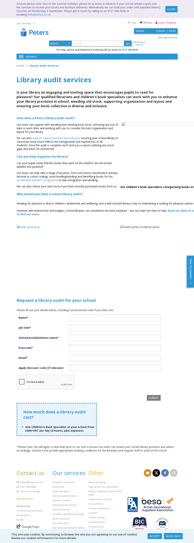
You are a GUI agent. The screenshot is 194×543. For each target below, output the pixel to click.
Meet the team (24, 498)
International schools (64, 505)
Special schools (61, 509)
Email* (23, 358)
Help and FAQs (96, 522)
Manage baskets (168, 37)
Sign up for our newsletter (103, 486)
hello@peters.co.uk (39, 14)
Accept (154, 536)
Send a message (30, 491)
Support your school (100, 499)
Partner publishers (99, 508)
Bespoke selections (63, 482)
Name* (23, 317)
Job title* (25, 327)
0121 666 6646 (28, 486)
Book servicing (60, 518)
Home (20, 65)
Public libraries (60, 491)
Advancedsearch (139, 43)
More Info (173, 536)
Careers (93, 513)
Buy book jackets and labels (68, 527)
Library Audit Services (44, 65)
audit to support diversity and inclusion (56, 138)
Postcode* (26, 348)
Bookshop (58, 486)
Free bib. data (60, 523)
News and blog (97, 482)
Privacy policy (96, 526)
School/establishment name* (39, 338)
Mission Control (61, 500)
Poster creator (96, 517)
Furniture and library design (68, 514)
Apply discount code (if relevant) (41, 368)
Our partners (95, 503)
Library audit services (64, 496)
